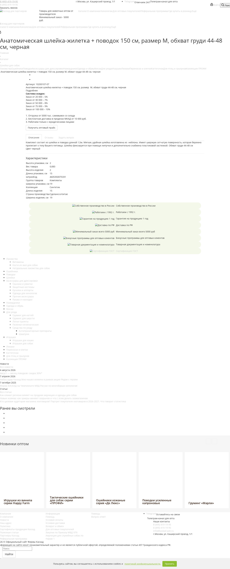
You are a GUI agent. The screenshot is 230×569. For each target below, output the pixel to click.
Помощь (50, 516)
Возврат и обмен (55, 526)
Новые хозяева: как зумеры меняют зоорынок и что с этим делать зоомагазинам (44, 398)
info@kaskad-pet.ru (163, 530)
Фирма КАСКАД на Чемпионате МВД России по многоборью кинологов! (38, 385)
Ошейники (17, 68)
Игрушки (116, 68)
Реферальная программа (13, 538)
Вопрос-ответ (98, 516)
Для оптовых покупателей (60, 529)
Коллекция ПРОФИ (196, 68)
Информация (53, 513)
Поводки (27, 68)
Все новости (6, 366)
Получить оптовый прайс (41, 127)
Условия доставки (55, 523)
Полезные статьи (9, 532)
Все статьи (6, 392)
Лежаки (125, 68)
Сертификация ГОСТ (127, 250)
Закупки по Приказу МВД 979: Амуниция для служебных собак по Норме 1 (64, 535)
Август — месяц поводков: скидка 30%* (21, 373)
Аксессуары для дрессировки (48, 68)
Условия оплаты (54, 519)
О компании (6, 516)
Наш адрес (6, 523)
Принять (169, 563)
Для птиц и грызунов (174, 68)
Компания (5, 513)
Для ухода (106, 68)
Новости (4, 519)
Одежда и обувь (85, 68)
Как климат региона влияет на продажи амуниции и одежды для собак (38, 395)
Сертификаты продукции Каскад (17, 529)
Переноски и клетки (140, 68)
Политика (5, 526)
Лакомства (5, 68)
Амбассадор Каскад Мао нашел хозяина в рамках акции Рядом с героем (39, 379)
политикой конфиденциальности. (143, 563)
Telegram (129, 1)
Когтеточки (157, 68)
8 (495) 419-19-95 (9, 1)
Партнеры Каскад (9, 535)
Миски (97, 68)
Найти (9, 554)
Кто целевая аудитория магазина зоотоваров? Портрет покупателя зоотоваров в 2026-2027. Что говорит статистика (63, 401)
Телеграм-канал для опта (164, 1)
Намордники (70, 68)
